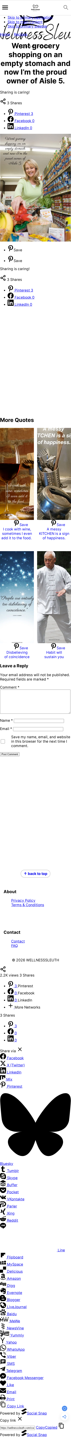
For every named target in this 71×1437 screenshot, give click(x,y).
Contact (18, 941)
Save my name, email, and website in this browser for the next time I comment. (40, 741)
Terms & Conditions (27, 905)
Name (6, 720)
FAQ (14, 946)
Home (5, 34)
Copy (46, 1427)
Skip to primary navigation (30, 17)
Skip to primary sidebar (27, 26)
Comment (10, 687)
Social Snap (37, 1413)
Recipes (20, 34)
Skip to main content (25, 22)
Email (6, 729)
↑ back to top (35, 873)
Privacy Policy (23, 900)
